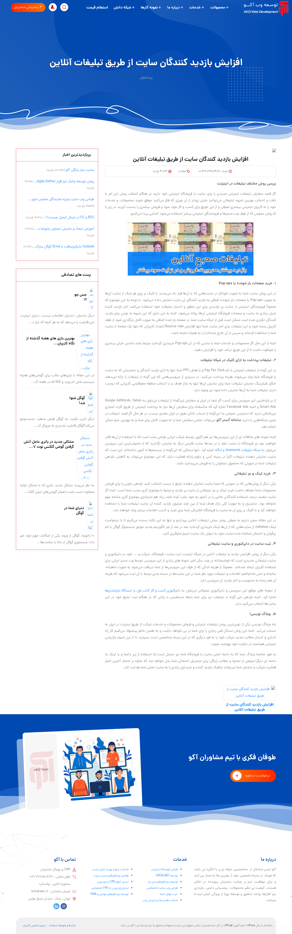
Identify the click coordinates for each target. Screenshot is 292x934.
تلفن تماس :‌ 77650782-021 (50, 876)
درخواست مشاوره (257, 775)
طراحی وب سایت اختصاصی (162, 888)
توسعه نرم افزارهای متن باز (163, 882)
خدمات (195, 8)
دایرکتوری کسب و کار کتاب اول (158, 590)
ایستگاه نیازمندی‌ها (118, 590)
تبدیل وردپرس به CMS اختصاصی (110, 888)
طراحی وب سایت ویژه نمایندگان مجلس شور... (61, 199)
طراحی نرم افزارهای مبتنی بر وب (111, 876)
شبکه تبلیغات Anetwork (243, 450)
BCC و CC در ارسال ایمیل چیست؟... (68, 217)
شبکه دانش (122, 8)
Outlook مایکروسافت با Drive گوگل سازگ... (63, 247)
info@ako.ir (39, 891)
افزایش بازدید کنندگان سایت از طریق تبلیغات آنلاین (250, 707)
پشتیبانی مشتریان (26, 7)
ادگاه (218, 450)
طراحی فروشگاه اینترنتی (164, 869)
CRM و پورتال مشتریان (55, 869)
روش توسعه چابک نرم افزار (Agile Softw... (64, 181)
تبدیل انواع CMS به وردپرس (113, 882)
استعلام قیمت (97, 8)
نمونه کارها (149, 8)
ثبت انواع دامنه (169, 894)
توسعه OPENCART (167, 876)
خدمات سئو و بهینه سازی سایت (110, 869)
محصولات (217, 8)
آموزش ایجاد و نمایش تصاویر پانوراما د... (64, 229)
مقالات (182, 171)
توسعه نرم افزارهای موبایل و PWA (109, 894)
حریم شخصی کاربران (34, 925)
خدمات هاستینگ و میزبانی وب (160, 900)
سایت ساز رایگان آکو (80, 170)
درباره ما (173, 8)
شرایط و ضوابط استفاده (62, 925)
